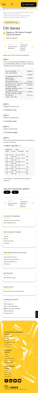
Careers (7, 356)
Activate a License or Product (12, 220)
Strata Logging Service (10, 222)
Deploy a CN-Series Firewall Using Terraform (15, 17)
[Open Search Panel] (11, 4)
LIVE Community (9, 360)
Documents (8, 376)
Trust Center (8, 372)
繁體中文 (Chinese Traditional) (12, 308)
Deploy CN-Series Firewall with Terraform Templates (17, 15)
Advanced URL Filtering (10, 257)
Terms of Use (8, 374)
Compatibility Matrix (10, 342)
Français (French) (8, 313)
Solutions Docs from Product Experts (14, 291)
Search (6, 338)
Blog (6, 340)
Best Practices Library (9, 277)
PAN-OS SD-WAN (8, 241)
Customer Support (10, 358)
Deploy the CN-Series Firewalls (12, 14)
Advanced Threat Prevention (11, 259)
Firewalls (6, 236)
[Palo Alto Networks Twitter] (15, 382)
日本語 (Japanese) (9, 304)
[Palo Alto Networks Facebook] (6, 382)
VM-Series (6, 243)
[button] (36, 314)
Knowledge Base (9, 362)
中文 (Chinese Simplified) (11, 306)
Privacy (6, 370)
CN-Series (9, 12)
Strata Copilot (29, 4)
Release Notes (9, 336)
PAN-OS (6, 238)
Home (4, 12)
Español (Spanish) (8, 311)
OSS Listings (8, 344)
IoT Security (7, 264)
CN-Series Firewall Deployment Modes (23, 12)
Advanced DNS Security (10, 261)
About (6, 354)
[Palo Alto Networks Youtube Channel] (19, 382)
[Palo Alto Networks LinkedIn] (11, 382)
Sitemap (7, 346)
